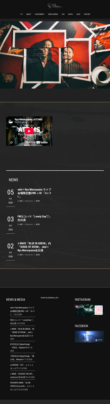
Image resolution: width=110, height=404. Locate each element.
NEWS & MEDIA (53, 14)
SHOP (78, 14)
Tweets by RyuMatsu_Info (49, 298)
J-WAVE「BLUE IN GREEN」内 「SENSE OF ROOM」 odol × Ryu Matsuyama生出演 (34, 247)
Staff (21, 201)
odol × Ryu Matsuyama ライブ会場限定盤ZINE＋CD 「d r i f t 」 (34, 193)
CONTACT (87, 14)
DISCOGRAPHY (39, 14)
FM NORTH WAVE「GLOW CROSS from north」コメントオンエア (22, 386)
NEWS (38, 201)
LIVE (63, 14)
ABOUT (29, 14)
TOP (21, 14)
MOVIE (70, 14)
